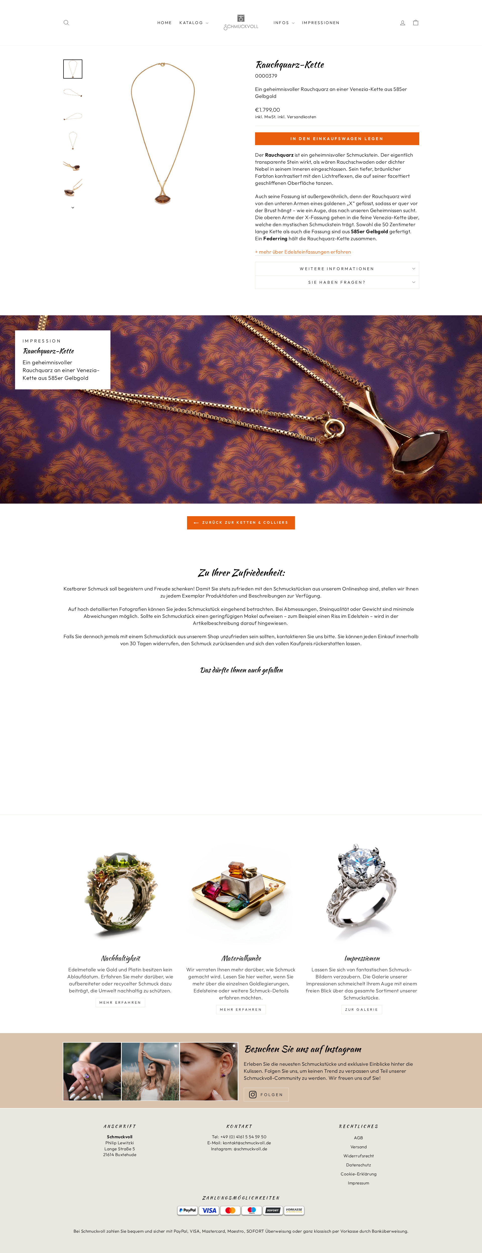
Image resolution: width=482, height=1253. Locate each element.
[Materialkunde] (241, 891)
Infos (282, 22)
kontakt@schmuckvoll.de (247, 1142)
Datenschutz (358, 1164)
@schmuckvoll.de (250, 1148)
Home (164, 22)
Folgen (272, 1094)
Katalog (192, 22)
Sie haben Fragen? (337, 282)
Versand (358, 1146)
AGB (358, 1137)
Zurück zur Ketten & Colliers (244, 522)
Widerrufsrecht (358, 1155)
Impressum (358, 1182)
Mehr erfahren (241, 1009)
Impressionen (321, 22)
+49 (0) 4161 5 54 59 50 (243, 1136)
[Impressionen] (361, 891)
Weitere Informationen (337, 268)
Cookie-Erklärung (359, 1173)
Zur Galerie (361, 1009)
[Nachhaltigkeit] (120, 891)
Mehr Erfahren (120, 1002)
